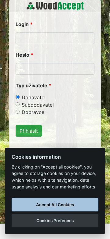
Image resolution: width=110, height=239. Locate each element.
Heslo (22, 55)
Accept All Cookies (55, 204)
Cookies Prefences (55, 220)
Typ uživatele (31, 85)
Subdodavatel (38, 105)
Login (22, 24)
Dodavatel (34, 97)
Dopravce (33, 112)
